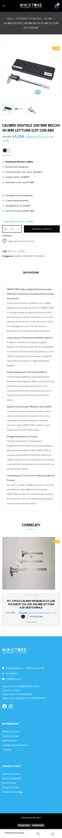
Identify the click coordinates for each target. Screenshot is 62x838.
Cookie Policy (38, 825)
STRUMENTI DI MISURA (28, 18)
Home (10, 18)
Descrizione (31, 272)
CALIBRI (48, 18)
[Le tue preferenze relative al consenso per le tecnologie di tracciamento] (14, 833)
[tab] (31, 273)
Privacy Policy (24, 825)
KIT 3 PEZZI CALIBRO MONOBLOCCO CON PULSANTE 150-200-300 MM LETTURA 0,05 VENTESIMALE (31, 604)
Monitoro (37, 817)
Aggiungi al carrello (42, 228)
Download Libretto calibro (19, 161)
